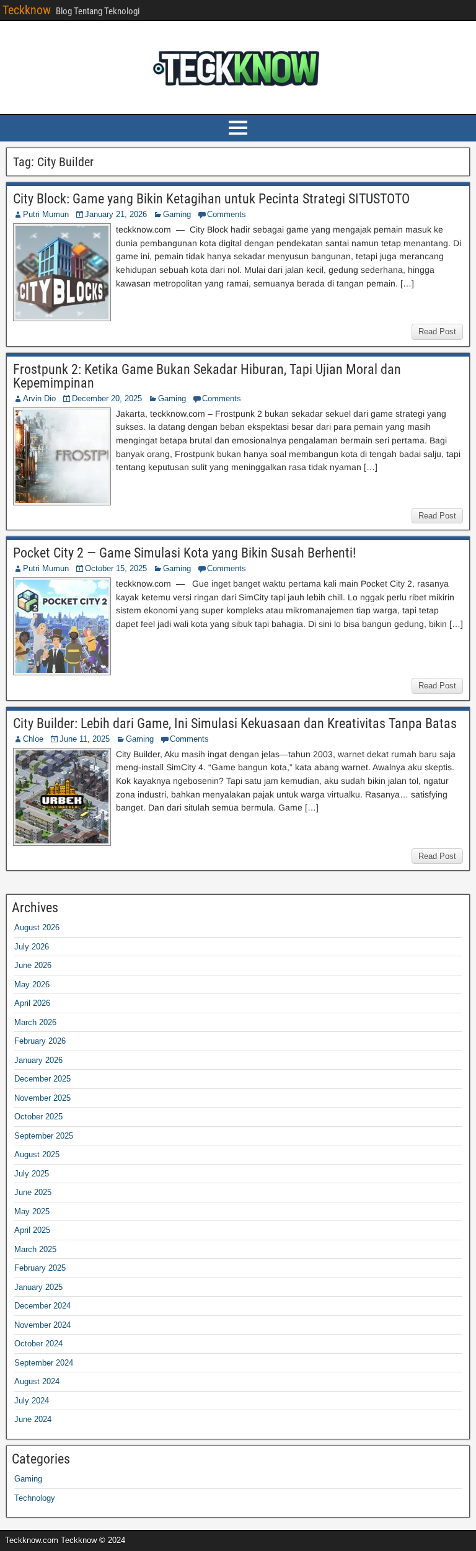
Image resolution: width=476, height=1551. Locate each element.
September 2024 (43, 1362)
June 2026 (32, 965)
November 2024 (42, 1325)
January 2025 (38, 1287)
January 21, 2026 (116, 214)
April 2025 (32, 1230)
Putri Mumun (46, 214)
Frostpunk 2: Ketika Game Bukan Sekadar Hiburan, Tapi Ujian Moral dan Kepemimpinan (207, 376)
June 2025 (32, 1192)
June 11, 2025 (85, 739)
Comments (226, 214)
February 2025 (40, 1268)
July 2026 (31, 946)
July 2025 (31, 1173)
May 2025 (32, 1211)
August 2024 (37, 1381)
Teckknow (26, 9)
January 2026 (38, 1060)
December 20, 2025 (107, 398)
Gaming (177, 214)
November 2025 (42, 1098)
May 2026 (32, 984)
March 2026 (35, 1022)
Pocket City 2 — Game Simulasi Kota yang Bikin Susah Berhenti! (184, 553)
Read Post (437, 331)
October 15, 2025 (116, 568)
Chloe (33, 739)
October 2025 (38, 1116)
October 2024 (38, 1343)
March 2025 (35, 1249)
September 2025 (43, 1135)
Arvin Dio (39, 398)
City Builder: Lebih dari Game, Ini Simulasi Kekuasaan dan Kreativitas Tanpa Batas (235, 723)
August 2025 (37, 1154)
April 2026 (32, 1003)
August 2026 (37, 927)
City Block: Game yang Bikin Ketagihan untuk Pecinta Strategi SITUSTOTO (211, 199)
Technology (34, 1498)
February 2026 (40, 1041)
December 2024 (42, 1305)
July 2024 (31, 1400)
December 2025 (42, 1078)
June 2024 (32, 1419)
